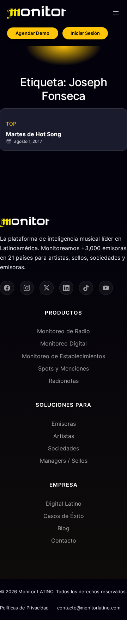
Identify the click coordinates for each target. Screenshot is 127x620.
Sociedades (63, 448)
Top (11, 124)
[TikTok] (86, 288)
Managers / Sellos (63, 460)
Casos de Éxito (63, 515)
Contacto (63, 540)
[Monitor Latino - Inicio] (36, 12)
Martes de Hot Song (33, 134)
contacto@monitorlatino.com (88, 607)
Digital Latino (63, 503)
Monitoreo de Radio (63, 331)
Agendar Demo (33, 33)
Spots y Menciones (63, 368)
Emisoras (64, 423)
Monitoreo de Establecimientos (63, 356)
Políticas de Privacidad (24, 607)
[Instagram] (27, 288)
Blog (63, 528)
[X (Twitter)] (47, 288)
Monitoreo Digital (63, 343)
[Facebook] (7, 288)
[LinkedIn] (66, 288)
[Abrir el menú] (115, 12)
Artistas (63, 435)
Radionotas (64, 380)
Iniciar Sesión (85, 33)
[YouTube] (106, 288)
